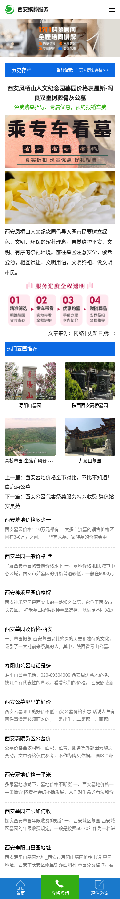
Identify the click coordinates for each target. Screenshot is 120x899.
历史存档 (94, 70)
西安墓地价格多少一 (28, 520)
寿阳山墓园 (30, 405)
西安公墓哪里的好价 (28, 702)
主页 (79, 70)
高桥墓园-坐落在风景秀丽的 (32, 460)
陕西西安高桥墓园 (90, 405)
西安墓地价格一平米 (28, 775)
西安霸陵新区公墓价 (28, 738)
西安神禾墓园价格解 (28, 592)
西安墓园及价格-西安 (28, 629)
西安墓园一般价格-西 (28, 556)
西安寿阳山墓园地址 (28, 847)
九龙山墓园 (90, 460)
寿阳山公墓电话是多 (28, 665)
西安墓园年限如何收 (28, 811)
